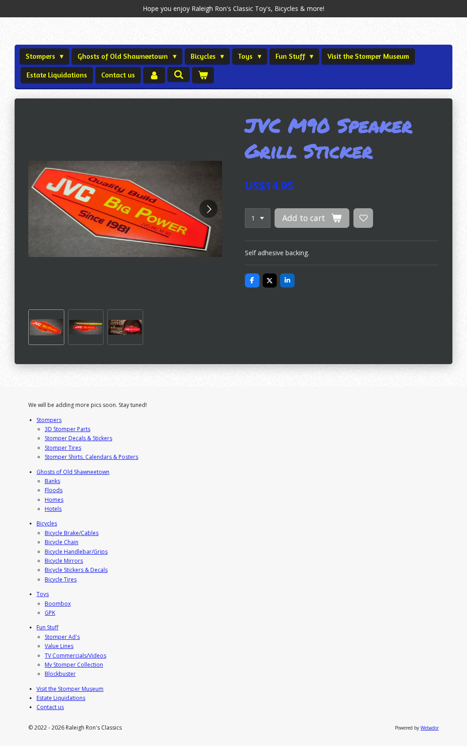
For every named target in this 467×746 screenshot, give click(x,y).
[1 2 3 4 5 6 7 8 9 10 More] (257, 218)
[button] (46, 327)
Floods (53, 490)
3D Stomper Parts (67, 429)
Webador (429, 728)
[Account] (154, 75)
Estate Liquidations (60, 698)
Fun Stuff (47, 627)
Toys (42, 594)
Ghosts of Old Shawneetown (72, 472)
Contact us (50, 707)
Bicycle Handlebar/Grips (76, 552)
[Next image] (208, 209)
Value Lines (59, 646)
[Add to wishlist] (363, 218)
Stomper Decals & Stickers (78, 438)
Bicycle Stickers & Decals (76, 570)
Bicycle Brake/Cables (72, 533)
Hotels (53, 509)
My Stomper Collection (74, 665)
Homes (54, 500)
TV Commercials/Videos (75, 655)
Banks (52, 481)
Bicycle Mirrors (64, 561)
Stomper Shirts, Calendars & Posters (91, 457)
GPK (50, 613)
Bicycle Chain (61, 542)
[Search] (178, 74)
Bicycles (46, 523)
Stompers (49, 420)
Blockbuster (60, 674)
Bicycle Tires (61, 579)
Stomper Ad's (62, 637)
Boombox (58, 603)
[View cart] (203, 75)
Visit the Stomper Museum (70, 689)
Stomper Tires (63, 448)
